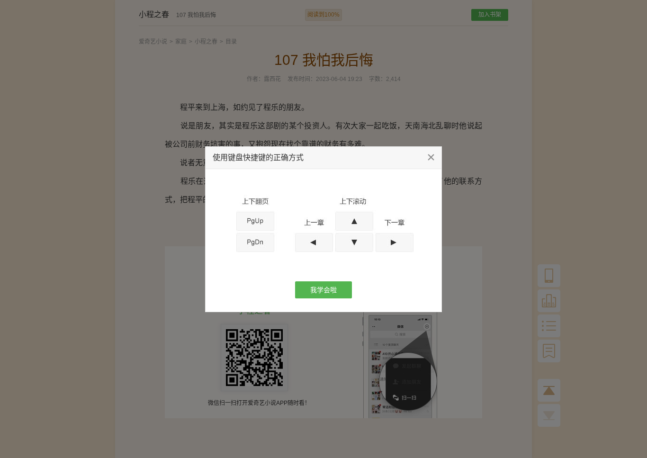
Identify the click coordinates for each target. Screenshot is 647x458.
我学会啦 (323, 290)
